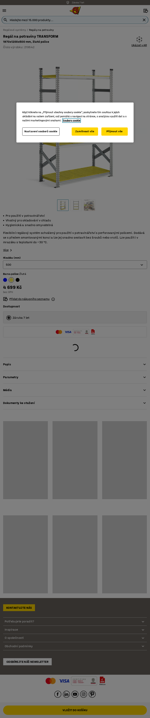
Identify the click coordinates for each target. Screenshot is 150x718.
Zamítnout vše (84, 131)
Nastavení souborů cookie (40, 131)
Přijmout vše (114, 131)
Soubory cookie (71, 120)
